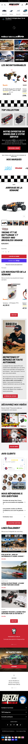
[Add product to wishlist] (12, 70)
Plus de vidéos (14, 446)
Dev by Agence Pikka (21, 731)
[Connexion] (22, 5)
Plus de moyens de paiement (14, 264)
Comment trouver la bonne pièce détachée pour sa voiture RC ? (13, 612)
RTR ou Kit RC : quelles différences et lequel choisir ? (12, 555)
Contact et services (7, 707)
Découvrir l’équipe (14, 148)
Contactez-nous (8, 516)
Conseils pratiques (7, 716)
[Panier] (26, 5)
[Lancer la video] (14, 419)
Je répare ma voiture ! (10, 396)
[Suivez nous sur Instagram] (10, 724)
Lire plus (3, 558)
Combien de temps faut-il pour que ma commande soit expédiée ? (13, 502)
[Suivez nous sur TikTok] (20, 724)
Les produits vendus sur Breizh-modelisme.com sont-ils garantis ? (13, 510)
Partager (3, 267)
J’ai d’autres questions (14, 523)
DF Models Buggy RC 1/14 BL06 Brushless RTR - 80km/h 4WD (12, 89)
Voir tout (14, 315)
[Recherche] (4, 4)
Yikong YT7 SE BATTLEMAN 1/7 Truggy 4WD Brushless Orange (12, 236)
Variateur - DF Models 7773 (10, 303)
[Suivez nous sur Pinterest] (14, 724)
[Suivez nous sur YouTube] (17, 724)
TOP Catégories (6, 712)
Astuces (3, 609)
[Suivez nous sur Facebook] (7, 724)
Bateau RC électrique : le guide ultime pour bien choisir (12, 584)
